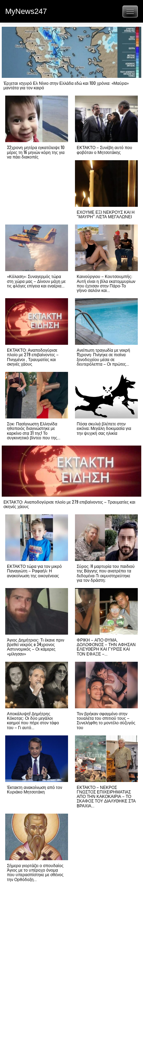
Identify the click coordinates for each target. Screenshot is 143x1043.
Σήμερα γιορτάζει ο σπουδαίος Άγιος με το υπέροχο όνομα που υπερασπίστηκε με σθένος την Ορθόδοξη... (35, 872)
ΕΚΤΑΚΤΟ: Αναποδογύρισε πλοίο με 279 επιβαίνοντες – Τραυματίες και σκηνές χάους (69, 504)
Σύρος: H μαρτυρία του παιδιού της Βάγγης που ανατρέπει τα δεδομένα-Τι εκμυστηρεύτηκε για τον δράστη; (106, 573)
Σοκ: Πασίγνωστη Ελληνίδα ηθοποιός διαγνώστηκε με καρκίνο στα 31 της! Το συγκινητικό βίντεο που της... (33, 430)
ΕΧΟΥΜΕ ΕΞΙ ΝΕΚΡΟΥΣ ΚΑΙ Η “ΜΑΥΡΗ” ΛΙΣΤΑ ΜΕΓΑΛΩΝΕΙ (106, 214)
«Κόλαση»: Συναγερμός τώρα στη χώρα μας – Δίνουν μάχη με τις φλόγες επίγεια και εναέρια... (36, 280)
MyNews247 (26, 11)
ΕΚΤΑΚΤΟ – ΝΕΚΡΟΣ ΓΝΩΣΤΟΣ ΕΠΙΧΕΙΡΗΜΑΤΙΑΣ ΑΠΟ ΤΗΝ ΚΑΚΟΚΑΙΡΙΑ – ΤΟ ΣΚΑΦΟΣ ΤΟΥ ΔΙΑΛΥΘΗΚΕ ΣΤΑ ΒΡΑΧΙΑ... (106, 796)
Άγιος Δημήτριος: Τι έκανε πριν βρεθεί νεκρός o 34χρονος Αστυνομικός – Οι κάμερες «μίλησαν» (35, 647)
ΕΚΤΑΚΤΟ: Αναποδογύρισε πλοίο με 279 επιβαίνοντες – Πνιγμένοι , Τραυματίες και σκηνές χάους (33, 357)
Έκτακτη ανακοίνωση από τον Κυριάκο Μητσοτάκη (34, 789)
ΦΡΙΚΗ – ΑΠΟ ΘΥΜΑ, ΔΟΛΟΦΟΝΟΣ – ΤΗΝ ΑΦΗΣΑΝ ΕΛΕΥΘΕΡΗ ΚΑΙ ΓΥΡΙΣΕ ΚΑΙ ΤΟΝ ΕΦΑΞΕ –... (106, 647)
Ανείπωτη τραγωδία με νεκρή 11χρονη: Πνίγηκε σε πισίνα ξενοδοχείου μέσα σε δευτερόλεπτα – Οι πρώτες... (103, 357)
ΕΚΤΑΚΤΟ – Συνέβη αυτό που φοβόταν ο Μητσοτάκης (104, 149)
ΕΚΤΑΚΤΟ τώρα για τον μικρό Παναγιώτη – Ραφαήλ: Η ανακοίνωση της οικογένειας (34, 570)
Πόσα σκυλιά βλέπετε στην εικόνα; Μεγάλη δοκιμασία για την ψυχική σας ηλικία (104, 428)
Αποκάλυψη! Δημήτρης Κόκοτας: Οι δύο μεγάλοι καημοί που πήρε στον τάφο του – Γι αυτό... (33, 720)
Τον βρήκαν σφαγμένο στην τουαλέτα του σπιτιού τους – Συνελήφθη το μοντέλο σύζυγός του (106, 720)
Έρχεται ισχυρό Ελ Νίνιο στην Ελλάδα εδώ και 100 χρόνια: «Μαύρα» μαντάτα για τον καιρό (66, 85)
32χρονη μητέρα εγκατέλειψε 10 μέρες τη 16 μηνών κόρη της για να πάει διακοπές (36, 151)
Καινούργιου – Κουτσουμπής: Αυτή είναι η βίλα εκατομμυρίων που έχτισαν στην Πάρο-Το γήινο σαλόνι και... (106, 283)
